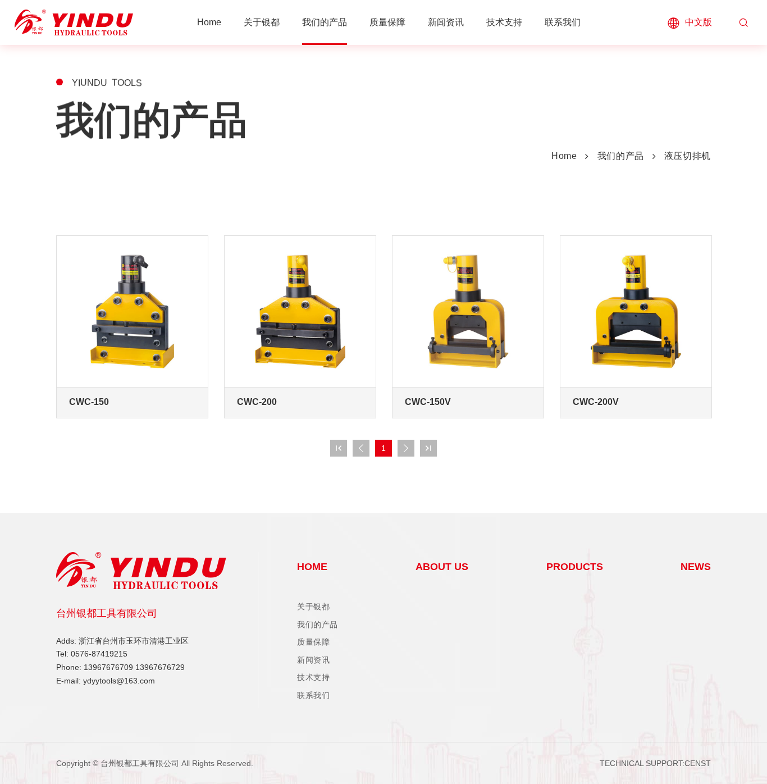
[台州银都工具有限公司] (157, 570)
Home (564, 156)
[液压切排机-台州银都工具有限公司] (74, 22)
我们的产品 (620, 156)
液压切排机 (687, 156)
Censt (697, 763)
